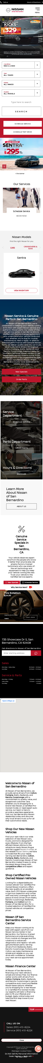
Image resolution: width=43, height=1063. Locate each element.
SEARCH (21, 111)
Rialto (16, 858)
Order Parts (21, 379)
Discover (21, 474)
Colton (33, 793)
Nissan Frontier (27, 849)
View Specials (13, 582)
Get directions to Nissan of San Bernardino (21, 648)
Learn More (30, 617)
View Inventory (21, 216)
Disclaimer (7, 618)
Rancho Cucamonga (15, 797)
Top (32, 1009)
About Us (21, 506)
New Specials (21, 371)
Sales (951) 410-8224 (18, 1027)
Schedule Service (21, 422)
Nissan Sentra (22, 851)
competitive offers (14, 866)
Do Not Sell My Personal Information (21, 1054)
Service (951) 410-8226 (20, 1030)
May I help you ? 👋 (30, 1043)
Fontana (9, 795)
